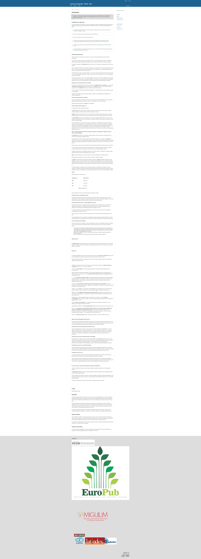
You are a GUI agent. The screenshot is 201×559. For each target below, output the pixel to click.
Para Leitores (119, 25)
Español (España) (120, 18)
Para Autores (119, 27)
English (118, 16)
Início (72, 9)
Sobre (79, 5)
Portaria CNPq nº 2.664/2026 (94, 321)
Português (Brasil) (120, 19)
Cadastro (126, 0)
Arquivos (75, 5)
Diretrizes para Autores (101, 44)
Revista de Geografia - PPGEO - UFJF (81, 4)
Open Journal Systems (120, 10)
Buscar (128, 5)
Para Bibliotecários (120, 29)
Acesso (130, 0)
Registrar (74, 17)
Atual (71, 5)
